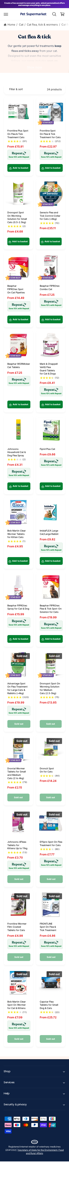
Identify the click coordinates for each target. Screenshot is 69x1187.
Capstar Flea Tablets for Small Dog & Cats (49, 1005)
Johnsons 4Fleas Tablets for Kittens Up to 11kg (17, 845)
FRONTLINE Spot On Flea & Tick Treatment (48, 927)
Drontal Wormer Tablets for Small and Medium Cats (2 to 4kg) (16, 773)
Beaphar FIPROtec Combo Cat (50, 288)
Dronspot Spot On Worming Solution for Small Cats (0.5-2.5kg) (17, 217)
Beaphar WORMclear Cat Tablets (18, 366)
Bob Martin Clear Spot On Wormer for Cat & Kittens (16, 1005)
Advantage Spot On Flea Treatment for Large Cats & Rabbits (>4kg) (17, 688)
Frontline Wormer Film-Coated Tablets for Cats (16, 927)
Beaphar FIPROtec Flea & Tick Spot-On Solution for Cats (51, 608)
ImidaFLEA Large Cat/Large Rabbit (49, 532)
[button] (6, 14)
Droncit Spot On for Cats (47, 770)
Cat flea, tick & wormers (42, 24)
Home (11, 24)
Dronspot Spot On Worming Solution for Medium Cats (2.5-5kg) (50, 688)
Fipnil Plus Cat (47, 449)
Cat (21, 24)
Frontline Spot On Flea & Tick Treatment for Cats (50, 133)
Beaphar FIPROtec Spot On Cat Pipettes (16, 289)
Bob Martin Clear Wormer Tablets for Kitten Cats (16, 534)
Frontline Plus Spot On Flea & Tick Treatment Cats (17, 133)
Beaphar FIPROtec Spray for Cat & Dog (18, 607)
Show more (34, 67)
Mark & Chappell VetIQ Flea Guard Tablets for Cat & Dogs (49, 369)
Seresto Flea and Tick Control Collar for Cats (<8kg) (50, 215)
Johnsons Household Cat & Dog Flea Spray (16, 452)
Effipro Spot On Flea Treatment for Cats (51, 844)
